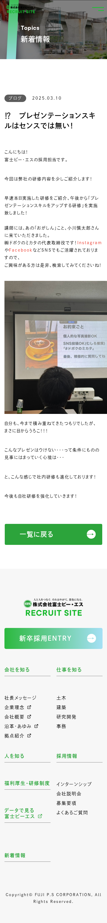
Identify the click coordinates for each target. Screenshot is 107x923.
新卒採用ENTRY (45, 638)
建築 (61, 707)
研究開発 (66, 717)
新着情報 (15, 855)
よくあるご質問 (72, 812)
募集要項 (66, 803)
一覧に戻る (37, 534)
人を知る (14, 756)
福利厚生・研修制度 (27, 783)
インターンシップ (74, 784)
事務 (61, 726)
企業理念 (14, 707)
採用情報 (67, 756)
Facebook (21, 250)
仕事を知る (69, 669)
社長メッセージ (20, 698)
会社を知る (17, 669)
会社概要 (14, 717)
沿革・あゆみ (18, 726)
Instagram (89, 243)
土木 (61, 698)
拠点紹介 (14, 735)
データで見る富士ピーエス (19, 813)
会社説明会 (69, 793)
